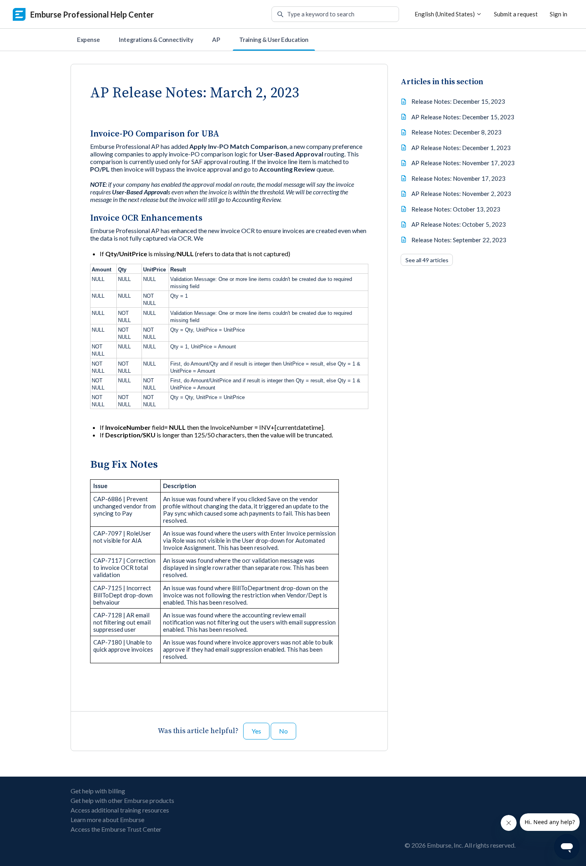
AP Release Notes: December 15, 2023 (462, 117)
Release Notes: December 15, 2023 (458, 101)
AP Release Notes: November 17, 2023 (463, 162)
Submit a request (516, 14)
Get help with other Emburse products (122, 800)
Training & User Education (274, 39)
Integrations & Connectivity (156, 39)
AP (216, 39)
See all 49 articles (426, 260)
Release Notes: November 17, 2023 (458, 178)
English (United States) (445, 14)
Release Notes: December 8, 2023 (456, 132)
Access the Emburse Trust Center (116, 829)
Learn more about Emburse (107, 819)
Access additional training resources (120, 810)
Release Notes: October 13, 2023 (455, 209)
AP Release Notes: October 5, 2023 (458, 224)
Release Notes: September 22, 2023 (458, 239)
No (283, 731)
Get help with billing (98, 791)
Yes (256, 731)
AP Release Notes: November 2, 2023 (461, 193)
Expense (88, 39)
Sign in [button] (558, 14)
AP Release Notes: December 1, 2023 (461, 147)
